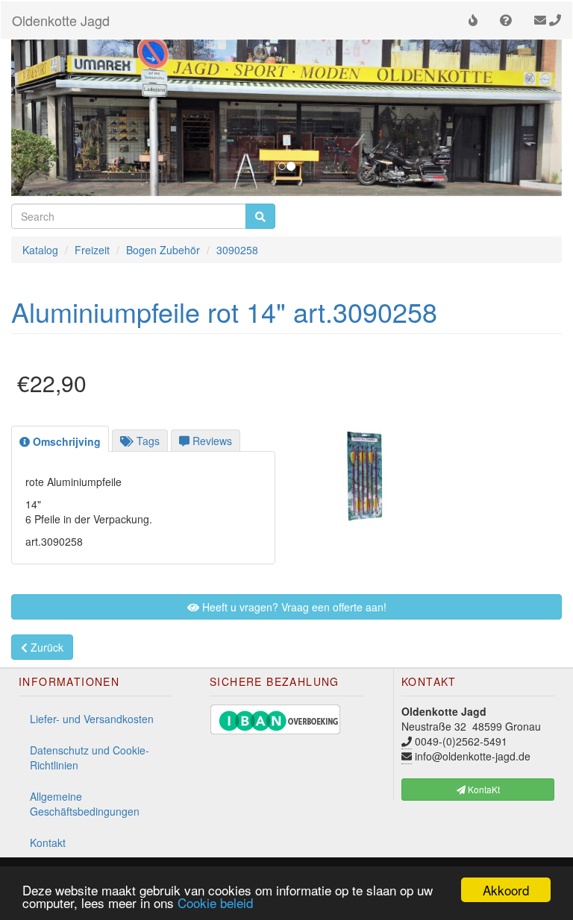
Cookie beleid (215, 902)
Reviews (211, 440)
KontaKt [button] (483, 789)
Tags (147, 440)
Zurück (45, 647)
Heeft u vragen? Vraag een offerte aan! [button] (292, 606)
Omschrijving (65, 441)
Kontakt (48, 842)
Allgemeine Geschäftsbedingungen (85, 804)
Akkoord (506, 889)
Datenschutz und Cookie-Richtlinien (89, 757)
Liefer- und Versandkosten (92, 718)
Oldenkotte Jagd (61, 20)
